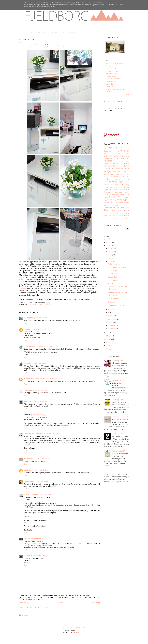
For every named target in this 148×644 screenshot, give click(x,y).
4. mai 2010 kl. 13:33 (40, 481)
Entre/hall (108, 156)
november (112, 325)
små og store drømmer (32, 539)
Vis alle (127, 94)
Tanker (126, 211)
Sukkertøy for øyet (31, 495)
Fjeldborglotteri (118, 434)
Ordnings (119, 192)
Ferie (127, 156)
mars (110, 255)
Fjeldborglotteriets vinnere (117, 292)
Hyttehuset (28, 390)
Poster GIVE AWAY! (119, 451)
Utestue (114, 216)
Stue (48, 304)
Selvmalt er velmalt (113, 203)
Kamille (117, 177)
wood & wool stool (113, 69)
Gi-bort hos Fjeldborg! (120, 417)
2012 (108, 336)
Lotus (127, 181)
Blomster (123, 150)
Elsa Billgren (110, 66)
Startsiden (60, 603)
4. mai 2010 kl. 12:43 (41, 470)
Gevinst (115, 163)
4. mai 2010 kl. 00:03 (40, 390)
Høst (127, 168)
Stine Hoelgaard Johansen (33, 346)
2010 (108, 246)
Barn (122, 148)
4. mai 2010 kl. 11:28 (51, 434)
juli (109, 312)
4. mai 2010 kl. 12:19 (41, 459)
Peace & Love (113, 280)
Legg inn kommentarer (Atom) (39, 607)
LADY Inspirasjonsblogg (115, 79)
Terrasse (112, 213)
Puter (127, 195)
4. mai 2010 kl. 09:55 (38, 415)
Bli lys (126, 148)
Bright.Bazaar (111, 81)
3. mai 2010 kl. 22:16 (41, 318)
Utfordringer (123, 215)
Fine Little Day (122, 158)
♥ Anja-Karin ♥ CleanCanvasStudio (36, 379)
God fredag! (112, 271)
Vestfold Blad (120, 219)
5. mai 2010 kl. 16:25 (40, 556)
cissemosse (28, 481)
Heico (113, 168)
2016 (108, 346)
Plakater (112, 195)
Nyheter (107, 189)
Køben (117, 179)
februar (111, 252)
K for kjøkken (112, 296)
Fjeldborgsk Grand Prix (116, 305)
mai (109, 261)
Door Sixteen (110, 87)
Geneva (22, 288)
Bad (114, 148)
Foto (127, 161)
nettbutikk (124, 187)
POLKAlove (119, 195)
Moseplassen (111, 76)
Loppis (121, 182)
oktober (111, 322)
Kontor (107, 179)
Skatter (125, 203)
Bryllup (106, 153)
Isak (127, 174)
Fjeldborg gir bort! (118, 380)
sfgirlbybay (110, 84)
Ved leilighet (28, 470)
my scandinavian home (114, 63)
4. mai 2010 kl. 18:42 (45, 495)
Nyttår (115, 190)
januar (110, 248)
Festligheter (108, 158)
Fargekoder (70, 32)
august (111, 316)
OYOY (106, 195)
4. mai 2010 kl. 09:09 (39, 401)
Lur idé (106, 185)
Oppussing (108, 192)
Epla (116, 156)
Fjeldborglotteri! (118, 361)
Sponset (126, 205)
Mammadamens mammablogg (112, 72)
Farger (122, 156)
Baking (118, 148)
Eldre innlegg (95, 603)
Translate (82, 633)
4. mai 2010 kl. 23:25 (49, 539)
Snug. (106, 205)
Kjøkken (125, 176)
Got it (122, 4)
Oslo (127, 192)
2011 (108, 333)
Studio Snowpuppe (121, 208)
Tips (109, 216)
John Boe (27, 401)
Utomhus (109, 218)
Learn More (113, 4)
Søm (113, 211)
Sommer (112, 205)
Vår (126, 219)
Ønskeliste (111, 302)
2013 (108, 339)
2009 (108, 242)
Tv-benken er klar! (43, 44)
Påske (106, 197)
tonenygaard (29, 318)
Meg (127, 185)
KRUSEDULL (29, 459)
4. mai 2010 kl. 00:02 (57, 379)
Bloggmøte (108, 151)
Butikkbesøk (116, 153)
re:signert (27, 363)
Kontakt (54, 32)
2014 (108, 342)
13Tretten (108, 148)
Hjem (23, 32)
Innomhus (108, 174)
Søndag (120, 211)
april (110, 258)
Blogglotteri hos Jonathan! (117, 267)
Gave (106, 163)
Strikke (111, 208)
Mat (122, 184)
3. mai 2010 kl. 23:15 (38, 363)
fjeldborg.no (109, 161)
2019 (108, 349)
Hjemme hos (120, 168)
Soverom (119, 205)
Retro (111, 197)
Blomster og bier (114, 299)
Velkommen (37, 32)
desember (112, 329)
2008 (108, 239)
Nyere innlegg (24, 603)
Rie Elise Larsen (121, 197)
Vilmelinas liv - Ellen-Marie (33, 434)
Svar (25, 323)
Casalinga (126, 153)
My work (115, 187)
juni (109, 309)
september (112, 319)
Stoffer (106, 208)
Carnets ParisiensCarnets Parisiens (115, 90)
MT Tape (107, 187)
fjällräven (121, 161)
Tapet (106, 213)
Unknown (27, 329)
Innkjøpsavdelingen (115, 171)
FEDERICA (28, 556)
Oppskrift (124, 189)
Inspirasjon (119, 174)
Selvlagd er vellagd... (36, 304)
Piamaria (111, 283)
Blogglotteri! (112, 277)
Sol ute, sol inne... (114, 274)
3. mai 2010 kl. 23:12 (51, 346)
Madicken (114, 184)
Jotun (106, 177)
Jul (111, 176)
